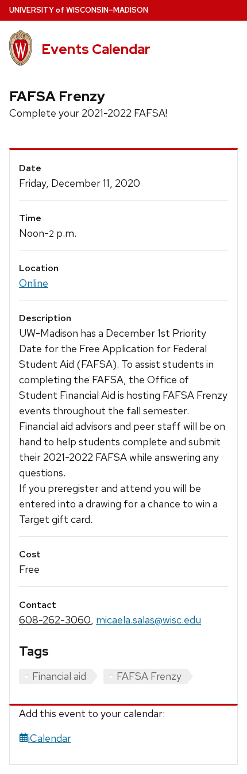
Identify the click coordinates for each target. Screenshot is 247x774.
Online (33, 283)
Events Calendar (95, 49)
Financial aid (59, 676)
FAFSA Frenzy (149, 676)
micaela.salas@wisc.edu (148, 619)
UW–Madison (78, 10)
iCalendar (49, 738)
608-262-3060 (55, 619)
